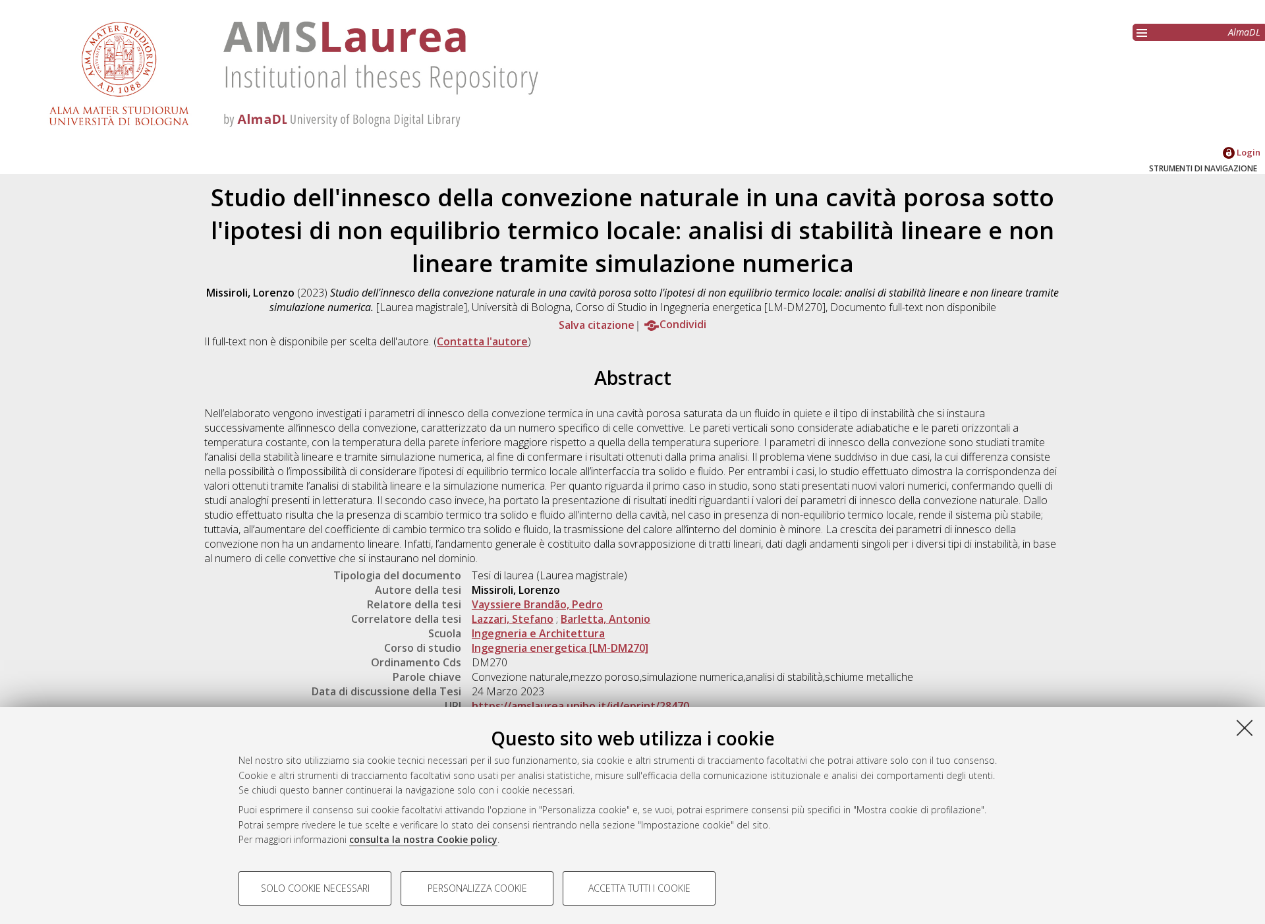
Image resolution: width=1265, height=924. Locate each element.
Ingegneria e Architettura (538, 633)
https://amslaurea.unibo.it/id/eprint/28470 (580, 706)
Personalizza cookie (477, 888)
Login (1247, 152)
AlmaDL (1244, 32)
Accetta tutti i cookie (639, 888)
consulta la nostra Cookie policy (423, 839)
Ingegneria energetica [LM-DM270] (560, 648)
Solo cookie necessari (315, 888)
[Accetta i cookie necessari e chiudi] (1244, 727)
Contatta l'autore (482, 341)
